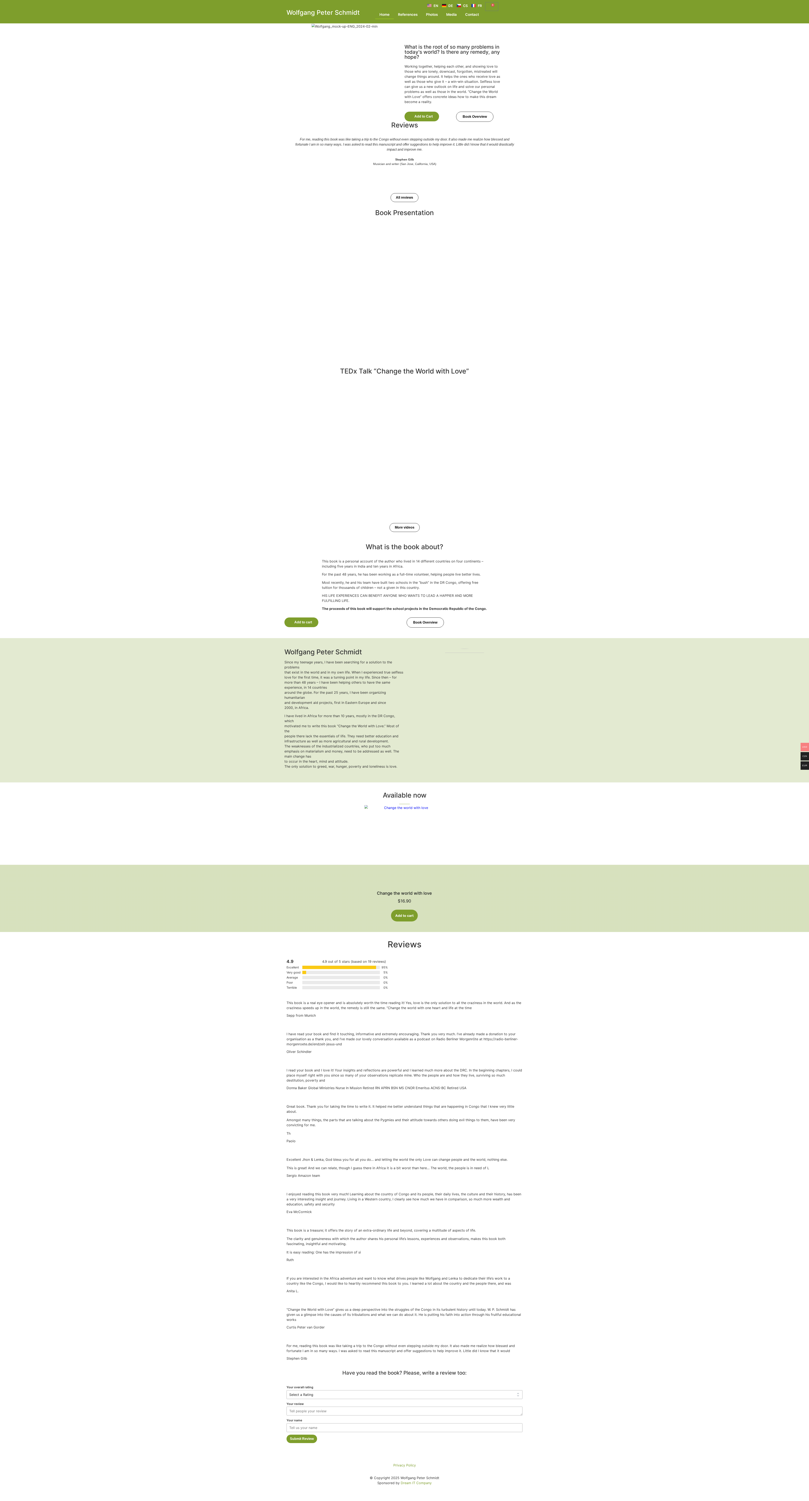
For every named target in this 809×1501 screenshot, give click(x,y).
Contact (472, 14)
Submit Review (302, 1439)
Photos (432, 14)
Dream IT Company (416, 1483)
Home (384, 14)
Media (451, 14)
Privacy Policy (404, 1465)
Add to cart (404, 915)
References (408, 14)
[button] (421, 116)
